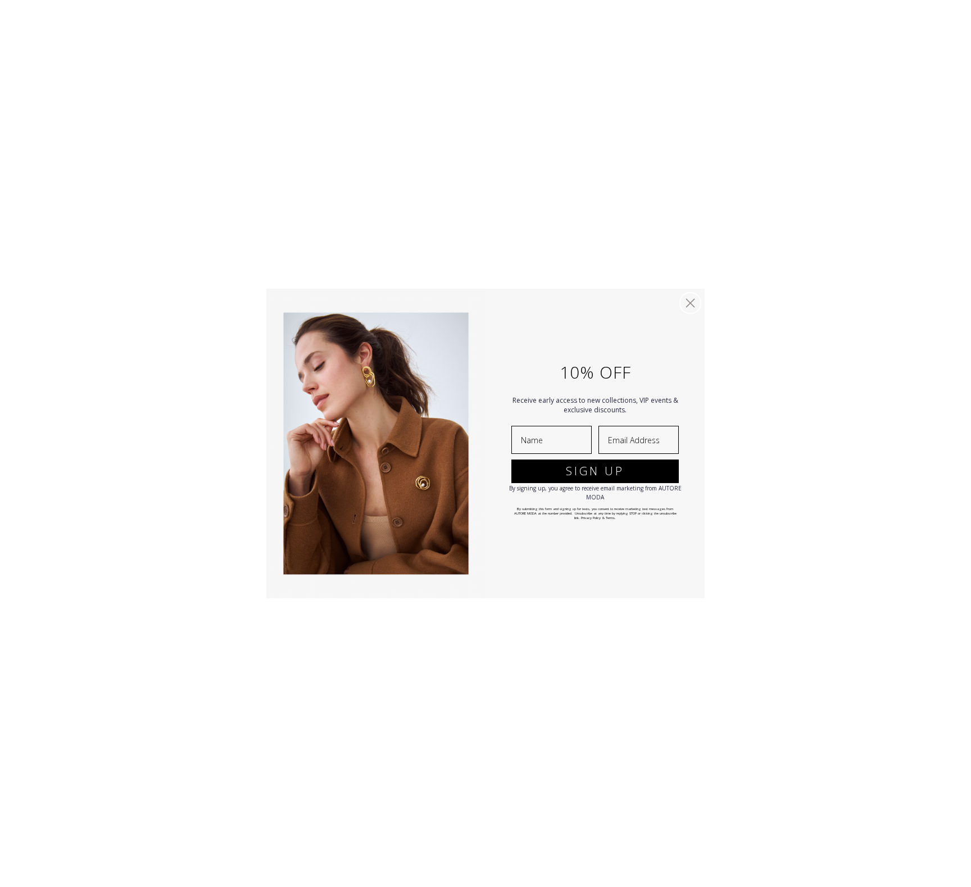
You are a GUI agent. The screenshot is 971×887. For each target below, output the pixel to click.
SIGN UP (595, 471)
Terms (610, 518)
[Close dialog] (690, 303)
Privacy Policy (591, 518)
